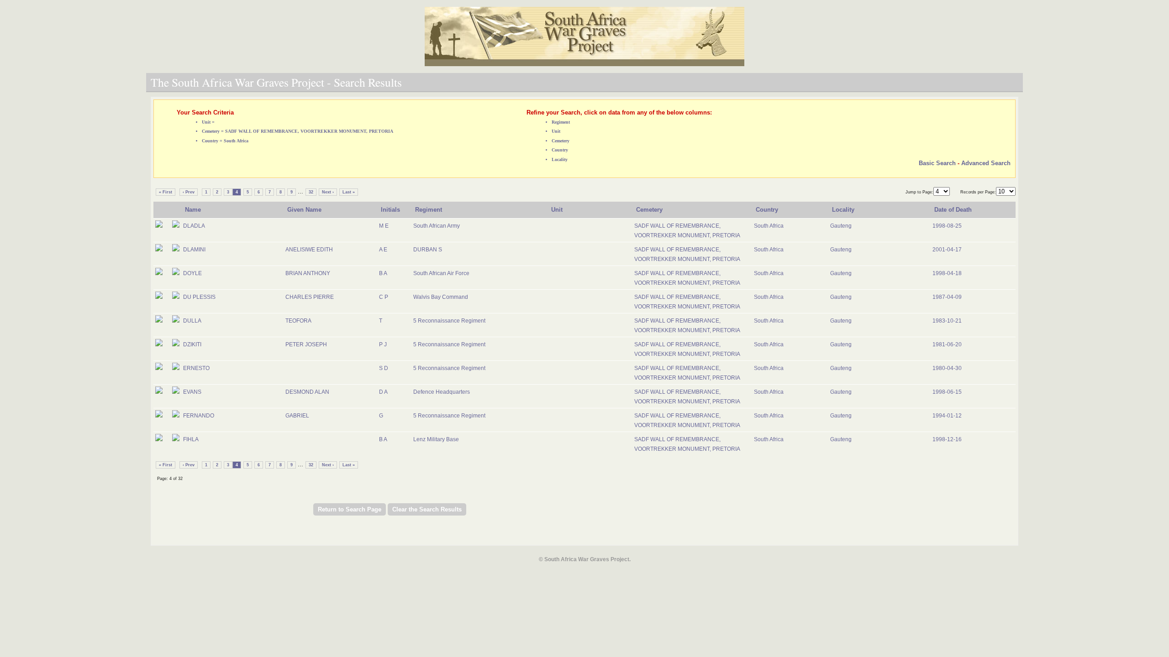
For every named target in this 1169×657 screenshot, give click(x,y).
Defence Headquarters (441, 392)
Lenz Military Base (436, 439)
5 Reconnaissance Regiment (449, 320)
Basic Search (937, 163)
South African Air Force (441, 273)
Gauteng (841, 226)
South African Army (436, 226)
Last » (348, 192)
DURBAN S (427, 249)
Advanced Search (986, 163)
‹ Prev (189, 192)
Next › (328, 192)
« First (165, 192)
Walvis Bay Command (440, 297)
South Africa (769, 226)
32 (311, 192)
